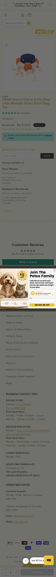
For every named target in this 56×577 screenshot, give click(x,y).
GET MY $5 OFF (42, 305)
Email (31, 298)
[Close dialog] (54, 270)
